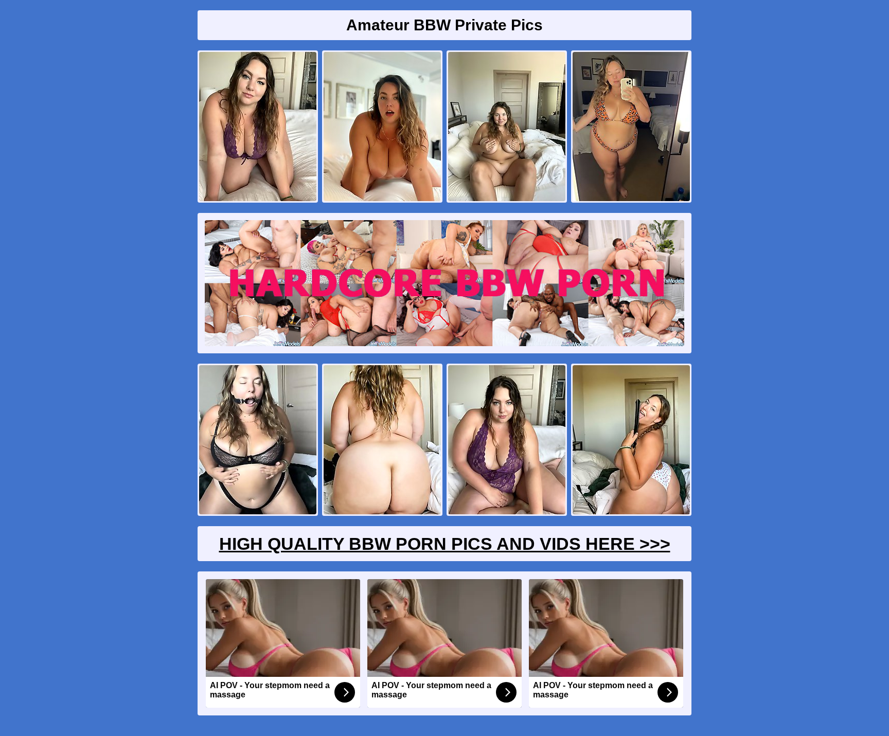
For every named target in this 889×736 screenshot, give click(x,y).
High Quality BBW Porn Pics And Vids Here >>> (444, 543)
